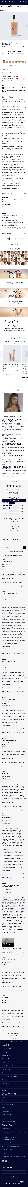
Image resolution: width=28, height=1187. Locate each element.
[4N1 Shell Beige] (19, 61)
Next (26, 2)
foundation (5, 425)
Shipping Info (6, 1052)
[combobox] (14, 69)
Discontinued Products (8, 1121)
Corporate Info (6, 1083)
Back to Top (13, 1035)
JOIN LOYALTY (12, 1041)
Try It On (15, 65)
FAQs (3, 1062)
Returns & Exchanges (8, 1059)
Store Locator (6, 1118)
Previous (1, 2)
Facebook (12, 1094)
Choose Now (16, 3)
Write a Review (14, 500)
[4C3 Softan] (16, 61)
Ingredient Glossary (7, 1086)
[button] (1, 26)
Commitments (6, 1080)
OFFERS (20, 1041)
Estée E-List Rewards (8, 1104)
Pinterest (15, 1094)
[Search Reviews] (24, 547)
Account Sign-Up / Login (9, 1066)
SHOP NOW (6, 374)
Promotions (5, 1101)
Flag (3, 589)
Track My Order (6, 1048)
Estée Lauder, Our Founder (9, 1076)
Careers (4, 1090)
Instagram (6, 1094)
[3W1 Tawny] (13, 61)
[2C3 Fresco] (4, 61)
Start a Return (6, 1055)
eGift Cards (5, 1111)
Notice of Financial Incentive (14, 1183)
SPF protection (6, 452)
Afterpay (4, 1107)
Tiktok (3, 1094)
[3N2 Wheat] (10, 61)
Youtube (9, 1094)
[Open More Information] (17, 78)
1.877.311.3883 (6, 1069)
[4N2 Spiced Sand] (22, 61)
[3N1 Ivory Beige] (7, 61)
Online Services (6, 1114)
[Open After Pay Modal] (9, 87)
